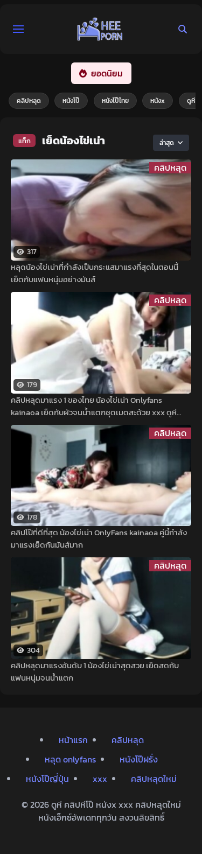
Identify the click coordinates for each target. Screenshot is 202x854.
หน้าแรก (73, 739)
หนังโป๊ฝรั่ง (139, 759)
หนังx (157, 101)
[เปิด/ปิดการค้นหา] (182, 29)
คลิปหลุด (29, 101)
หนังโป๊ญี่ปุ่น (47, 778)
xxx (100, 778)
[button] (18, 29)
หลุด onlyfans (70, 759)
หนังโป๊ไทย (115, 101)
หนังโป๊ (71, 101)
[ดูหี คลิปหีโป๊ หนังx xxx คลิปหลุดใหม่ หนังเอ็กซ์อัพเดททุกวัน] (100, 29)
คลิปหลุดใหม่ (154, 778)
